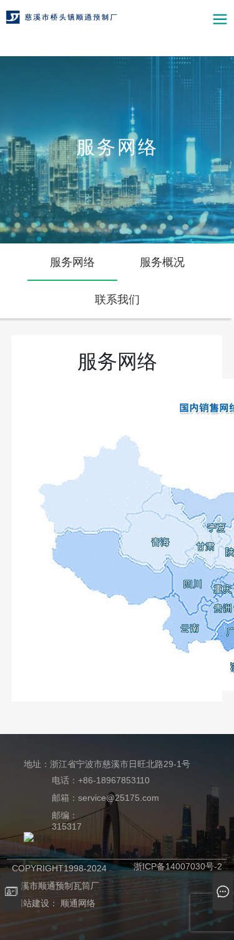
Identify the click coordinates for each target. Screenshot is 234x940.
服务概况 (162, 262)
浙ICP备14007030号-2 (178, 866)
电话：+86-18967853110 (101, 780)
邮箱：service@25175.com (105, 798)
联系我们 (117, 299)
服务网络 (117, 147)
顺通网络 (78, 903)
